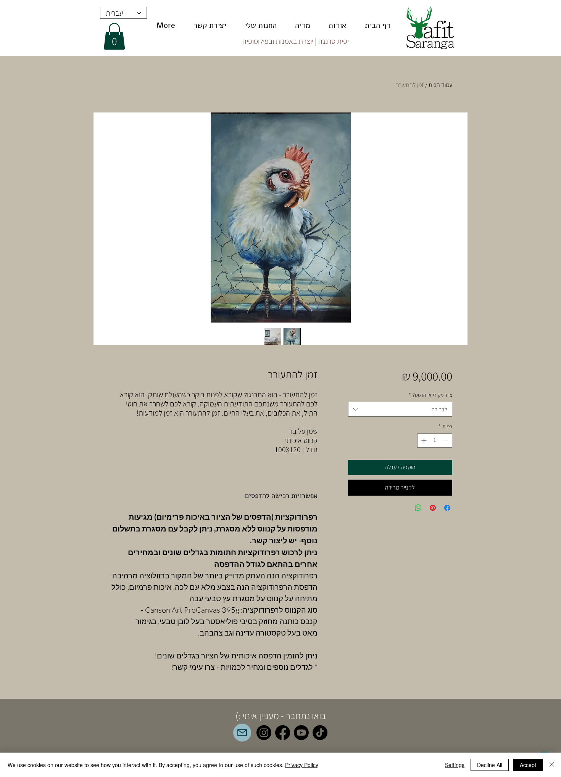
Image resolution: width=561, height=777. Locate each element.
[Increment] (423, 440)
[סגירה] (551, 765)
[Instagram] (263, 732)
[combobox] (400, 409)
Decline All (489, 765)
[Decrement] (446, 440)
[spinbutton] (435, 440)
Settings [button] (454, 765)
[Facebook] (282, 732)
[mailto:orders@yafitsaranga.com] (242, 733)
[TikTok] (320, 732)
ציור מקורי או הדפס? (430, 395)
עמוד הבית (440, 85)
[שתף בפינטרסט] (432, 507)
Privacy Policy (301, 765)
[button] (114, 36)
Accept (528, 765)
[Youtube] (301, 732)
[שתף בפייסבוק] (447, 507)
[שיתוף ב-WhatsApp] (418, 507)
